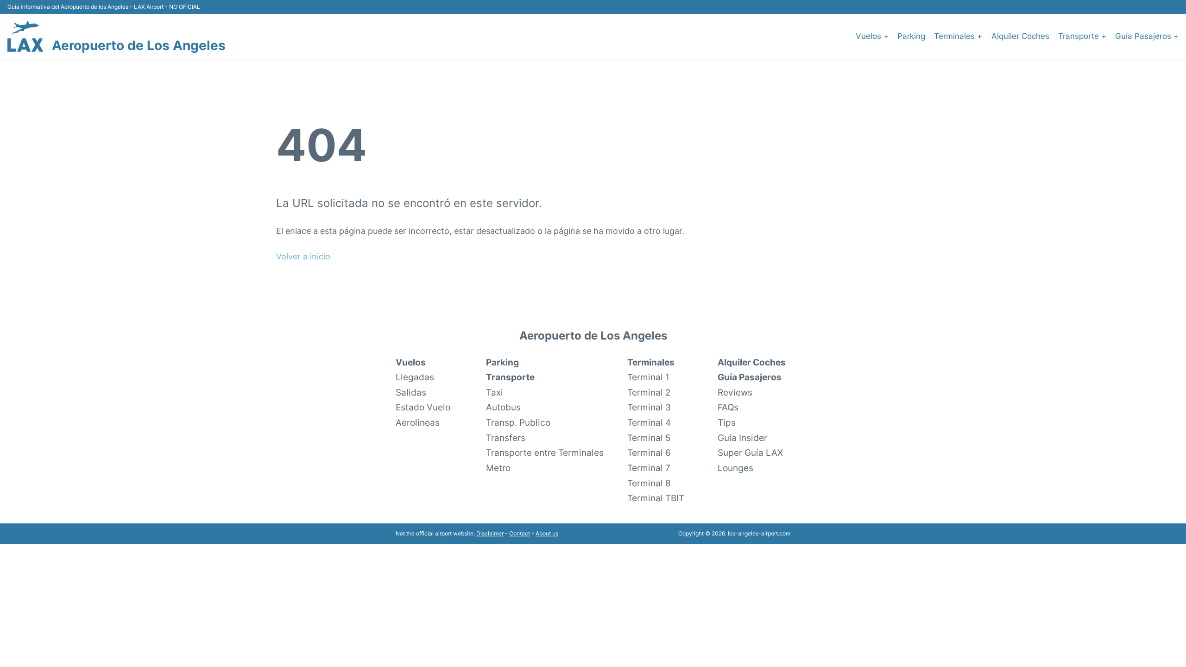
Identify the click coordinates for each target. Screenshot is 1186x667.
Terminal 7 (648, 467)
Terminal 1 (648, 377)
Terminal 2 (649, 392)
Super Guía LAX (750, 452)
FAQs (728, 407)
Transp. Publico (518, 422)
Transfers (505, 437)
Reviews (735, 392)
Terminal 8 (649, 483)
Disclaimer (490, 533)
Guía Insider (742, 437)
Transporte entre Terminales (545, 452)
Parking (911, 36)
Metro (498, 467)
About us (547, 533)
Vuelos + (872, 36)
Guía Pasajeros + (1147, 36)
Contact (519, 533)
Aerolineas (418, 422)
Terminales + (958, 36)
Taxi (494, 392)
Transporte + (1082, 36)
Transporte (510, 377)
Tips (727, 422)
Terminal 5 (649, 437)
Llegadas (415, 377)
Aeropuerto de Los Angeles (139, 45)
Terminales (651, 362)
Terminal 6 (649, 452)
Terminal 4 (649, 422)
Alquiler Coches (1020, 36)
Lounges (735, 467)
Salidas (411, 392)
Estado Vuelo (423, 407)
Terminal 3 (649, 407)
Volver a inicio (303, 256)
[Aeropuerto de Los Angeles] (25, 36)
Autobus (503, 407)
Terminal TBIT (655, 497)
